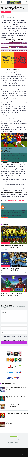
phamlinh (9, 16)
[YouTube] (12, 442)
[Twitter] (8, 442)
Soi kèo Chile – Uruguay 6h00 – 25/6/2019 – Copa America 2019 (11, 269)
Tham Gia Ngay (4, 160)
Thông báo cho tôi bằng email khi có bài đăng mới (15, 340)
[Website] (19, 442)
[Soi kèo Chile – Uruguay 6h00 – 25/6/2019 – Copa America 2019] (14, 259)
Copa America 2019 (5, 11)
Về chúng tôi (7, 454)
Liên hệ (12, 454)
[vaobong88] (14, 2)
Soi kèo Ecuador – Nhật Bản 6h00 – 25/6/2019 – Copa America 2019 (12, 246)
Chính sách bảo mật (19, 454)
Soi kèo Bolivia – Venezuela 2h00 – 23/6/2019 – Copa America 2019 (12, 294)
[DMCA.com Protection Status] (14, 436)
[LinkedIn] (16, 442)
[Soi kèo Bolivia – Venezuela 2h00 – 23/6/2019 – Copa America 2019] (14, 283)
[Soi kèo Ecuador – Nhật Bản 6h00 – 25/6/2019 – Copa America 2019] (14, 235)
